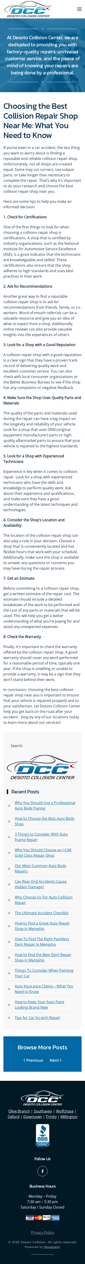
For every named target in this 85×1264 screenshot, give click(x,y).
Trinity (51, 1116)
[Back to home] (28, 9)
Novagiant (52, 1247)
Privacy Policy (42, 1232)
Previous (34, 1060)
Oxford (13, 1116)
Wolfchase (65, 1111)
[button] (79, 9)
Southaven (43, 1111)
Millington (69, 1116)
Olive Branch (19, 1111)
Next (54, 1060)
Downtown (32, 1116)
